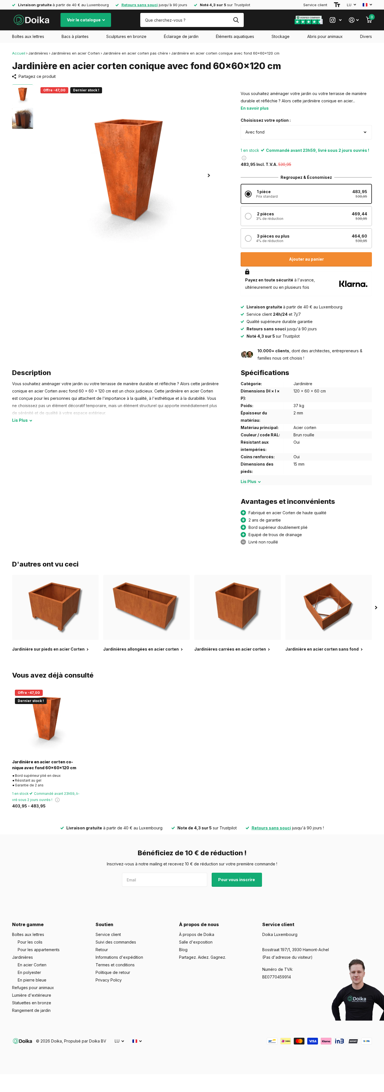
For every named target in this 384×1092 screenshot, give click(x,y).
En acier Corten (32, 964)
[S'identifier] (354, 20)
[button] (209, 175)
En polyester (29, 972)
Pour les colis (30, 942)
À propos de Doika (196, 934)
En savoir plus (255, 108)
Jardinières (38, 53)
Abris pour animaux (325, 36)
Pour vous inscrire (237, 879)
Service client (315, 5)
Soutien (104, 924)
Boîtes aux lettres (28, 36)
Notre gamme (28, 924)
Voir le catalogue (84, 19)
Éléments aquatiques (235, 36)
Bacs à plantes (75, 36)
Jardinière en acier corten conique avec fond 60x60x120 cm (44, 764)
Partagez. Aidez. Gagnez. (202, 957)
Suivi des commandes (116, 942)
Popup (244, 157)
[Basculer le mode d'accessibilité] (337, 4)
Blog (183, 949)
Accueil (18, 53)
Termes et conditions (115, 964)
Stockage (281, 36)
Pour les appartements (39, 949)
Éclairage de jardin (181, 36)
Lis (20, 420)
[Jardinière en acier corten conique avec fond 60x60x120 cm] (46, 721)
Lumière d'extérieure (31, 995)
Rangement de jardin (31, 1010)
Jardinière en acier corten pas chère (135, 53)
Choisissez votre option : (266, 120)
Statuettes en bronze (31, 1002)
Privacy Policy (109, 980)
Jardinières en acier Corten (75, 53)
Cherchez (236, 20)
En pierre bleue (32, 980)
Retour (102, 949)
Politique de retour (113, 972)
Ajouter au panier (306, 259)
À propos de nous (199, 924)
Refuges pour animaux (33, 987)
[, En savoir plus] (335, 20)
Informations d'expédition (119, 957)
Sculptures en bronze (126, 36)
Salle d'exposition (196, 942)
